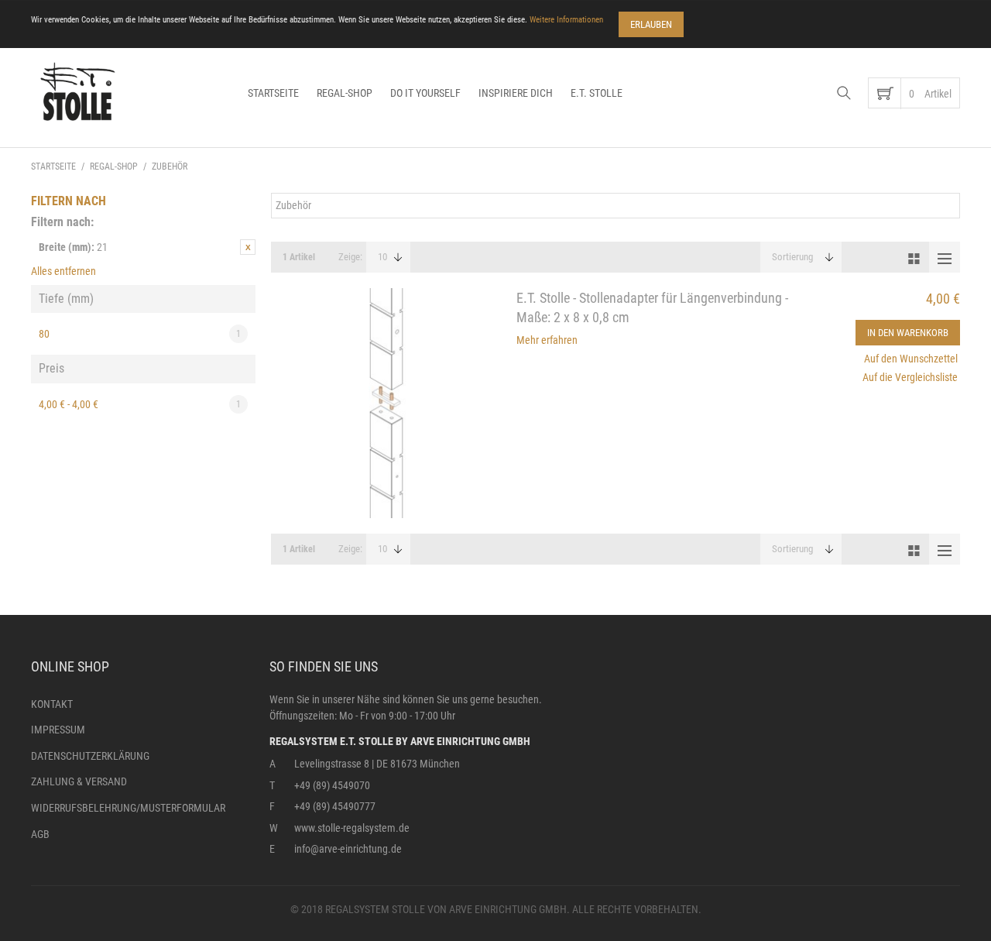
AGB (40, 834)
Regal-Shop (344, 93)
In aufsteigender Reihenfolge (859, 257)
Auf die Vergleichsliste (910, 377)
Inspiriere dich (515, 93)
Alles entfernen (63, 271)
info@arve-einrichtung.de (348, 849)
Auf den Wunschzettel (911, 358)
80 (140, 334)
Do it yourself (425, 93)
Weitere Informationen (566, 20)
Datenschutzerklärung (90, 756)
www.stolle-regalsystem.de (352, 828)
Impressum (58, 729)
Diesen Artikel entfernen (247, 247)
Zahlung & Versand (79, 781)
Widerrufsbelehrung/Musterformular (128, 808)
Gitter (913, 257)
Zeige (349, 257)
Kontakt (52, 704)
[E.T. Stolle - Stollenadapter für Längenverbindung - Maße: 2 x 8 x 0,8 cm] (386, 403)
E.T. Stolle (596, 93)
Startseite (273, 93)
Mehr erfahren (547, 340)
